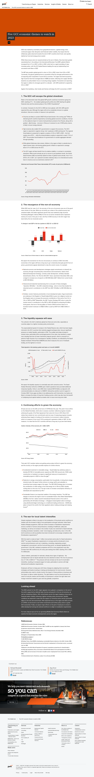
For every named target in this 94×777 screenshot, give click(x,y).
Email (14, 675)
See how (11, 702)
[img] (9, 42)
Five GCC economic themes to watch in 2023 (22, 7)
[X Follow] (49, 711)
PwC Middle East (6, 7)
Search (90, 4)
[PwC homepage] (4, 3)
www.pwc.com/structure (52, 767)
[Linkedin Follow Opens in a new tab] (11, 675)
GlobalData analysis (27, 637)
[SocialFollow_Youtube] (54, 711)
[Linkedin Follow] (51, 711)
